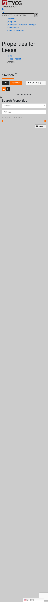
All (5, 83)
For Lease (16, 83)
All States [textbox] (7, 106)
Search (41, 126)
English (30, 600)
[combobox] (24, 105)
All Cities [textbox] (7, 112)
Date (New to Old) (34, 83)
